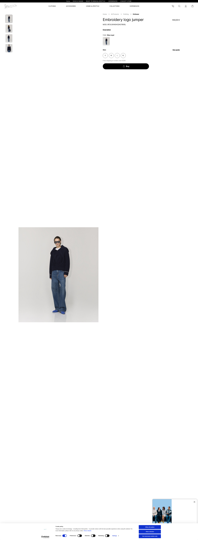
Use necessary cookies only (149, 536)
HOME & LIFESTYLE (92, 6)
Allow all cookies (149, 527)
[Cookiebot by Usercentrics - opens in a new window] (45, 537)
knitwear (136, 14)
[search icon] (179, 6)
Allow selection (150, 531)
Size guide (176, 50)
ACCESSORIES (71, 6)
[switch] (79, 535)
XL (123, 55)
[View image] (8, 19)
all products (115, 14)
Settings (114, 535)
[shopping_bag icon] (192, 6)
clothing (126, 14)
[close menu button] (194, 502)
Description (107, 30)
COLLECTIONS (114, 6)
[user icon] (185, 6)
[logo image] (10, 6)
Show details (87, 530)
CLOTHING (52, 6)
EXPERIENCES (134, 6)
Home (105, 14)
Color (104, 35)
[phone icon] (172, 6)
